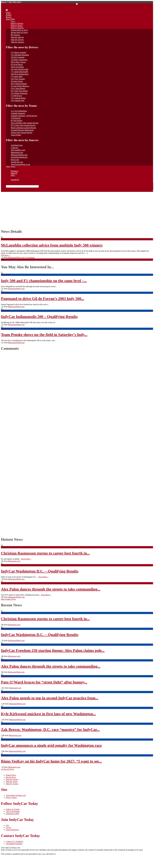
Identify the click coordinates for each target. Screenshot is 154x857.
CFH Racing (16, 118)
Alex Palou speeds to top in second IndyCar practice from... (49, 698)
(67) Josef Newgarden (19, 91)
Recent (8, 17)
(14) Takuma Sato (17, 100)
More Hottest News (8, 599)
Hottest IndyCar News (19, 30)
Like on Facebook (13, 811)
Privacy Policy (11, 798)
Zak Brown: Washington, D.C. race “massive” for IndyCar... (50, 729)
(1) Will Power (16, 96)
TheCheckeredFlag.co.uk (20, 164)
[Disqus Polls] (77, 383)
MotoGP (14, 173)
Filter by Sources (17, 28)
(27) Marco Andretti (18, 52)
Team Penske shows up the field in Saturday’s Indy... (44, 334)
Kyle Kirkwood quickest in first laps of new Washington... (48, 714)
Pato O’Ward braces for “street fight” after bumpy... (44, 682)
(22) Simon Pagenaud (19, 93)
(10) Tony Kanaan (18, 79)
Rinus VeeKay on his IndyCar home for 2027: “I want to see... (51, 761)
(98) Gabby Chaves (18, 62)
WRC (13, 175)
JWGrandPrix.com (18, 150)
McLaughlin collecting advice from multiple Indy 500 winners (52, 245)
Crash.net (14, 148)
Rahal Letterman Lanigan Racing (23, 128)
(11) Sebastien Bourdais (20, 55)
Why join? (17, 2)
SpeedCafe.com (17, 162)
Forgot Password (12, 830)
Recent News (11, 777)
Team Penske (16, 135)
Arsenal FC (15, 180)
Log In (8, 828)
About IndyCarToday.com (16, 795)
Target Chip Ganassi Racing (21, 132)
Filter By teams (11, 782)
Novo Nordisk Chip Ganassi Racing (24, 123)
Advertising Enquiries (14, 844)
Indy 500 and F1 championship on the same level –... (44, 280)
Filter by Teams (16, 26)
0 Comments (30, 257)
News (13, 21)
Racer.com (15, 160)
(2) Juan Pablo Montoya (20, 86)
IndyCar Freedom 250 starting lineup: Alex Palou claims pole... (53, 650)
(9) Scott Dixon (17, 64)
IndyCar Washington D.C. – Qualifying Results (39, 571)
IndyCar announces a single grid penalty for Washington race (51, 745)
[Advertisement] (77, 210)
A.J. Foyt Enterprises (19, 111)
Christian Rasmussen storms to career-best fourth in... (45, 553)
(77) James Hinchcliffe (19, 72)
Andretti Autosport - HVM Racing (24, 116)
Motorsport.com (17, 152)
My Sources (15, 35)
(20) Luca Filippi (17, 67)
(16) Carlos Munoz (18, 88)
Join (10, 2)
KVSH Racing (16, 120)
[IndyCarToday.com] (77, 4)
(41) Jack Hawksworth (19, 69)
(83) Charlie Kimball (19, 84)
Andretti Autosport (18, 113)
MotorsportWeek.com (19, 155)
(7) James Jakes (17, 76)
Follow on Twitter (12, 809)
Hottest (8, 15)
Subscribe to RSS (12, 814)
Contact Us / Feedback (14, 841)
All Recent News (7, 769)
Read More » (26, 559)
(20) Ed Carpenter (18, 57)
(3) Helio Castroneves (19, 60)
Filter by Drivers (17, 23)
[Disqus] (76, 443)
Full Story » (5, 255)
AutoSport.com (16, 145)
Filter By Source (12, 784)
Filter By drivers (12, 779)
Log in (3, 2)
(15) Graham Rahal (18, 98)
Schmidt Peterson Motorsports (22, 130)
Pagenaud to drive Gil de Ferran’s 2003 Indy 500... (42, 298)
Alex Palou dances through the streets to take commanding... (50, 589)
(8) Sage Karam (17, 81)
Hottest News (11, 775)
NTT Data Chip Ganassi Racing (23, 125)
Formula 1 (15, 171)
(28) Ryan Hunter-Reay (20, 74)
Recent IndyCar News (19, 32)
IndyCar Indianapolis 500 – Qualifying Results (39, 316)
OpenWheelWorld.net (19, 157)
